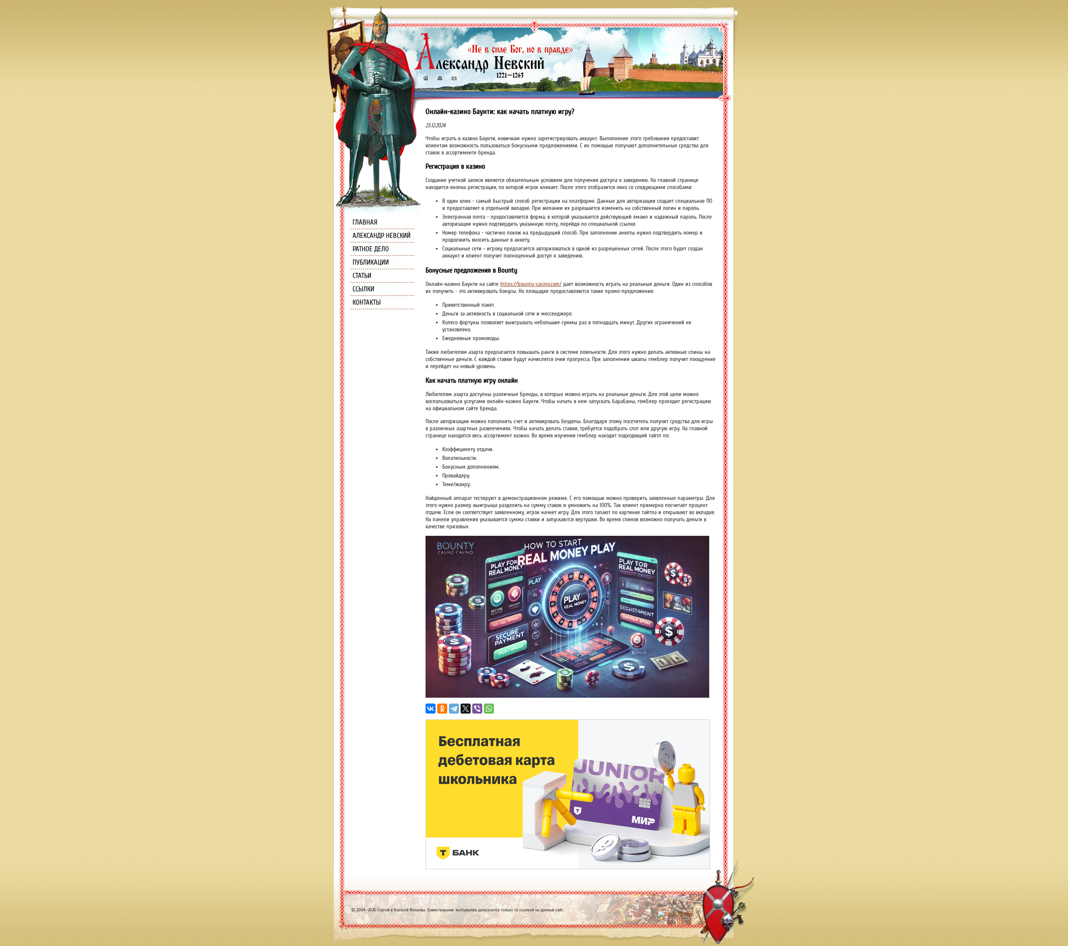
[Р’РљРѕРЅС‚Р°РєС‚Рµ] (431, 709)
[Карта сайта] (439, 79)
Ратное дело (371, 249)
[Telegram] (454, 709)
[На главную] (425, 79)
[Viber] (477, 709)
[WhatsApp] (489, 709)
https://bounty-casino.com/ (531, 284)
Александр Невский (382, 235)
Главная (365, 222)
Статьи (362, 275)
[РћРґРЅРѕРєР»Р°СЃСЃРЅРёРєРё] (442, 709)
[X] (466, 709)
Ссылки (363, 289)
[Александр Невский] (493, 70)
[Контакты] (453, 79)
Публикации (371, 262)
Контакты (367, 302)
